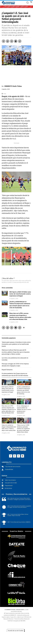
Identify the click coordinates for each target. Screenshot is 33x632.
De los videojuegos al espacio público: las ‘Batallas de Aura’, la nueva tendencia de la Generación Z (24, 409)
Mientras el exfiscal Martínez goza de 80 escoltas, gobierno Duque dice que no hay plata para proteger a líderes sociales (15, 352)
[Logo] (8, 3)
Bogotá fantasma (7, 369)
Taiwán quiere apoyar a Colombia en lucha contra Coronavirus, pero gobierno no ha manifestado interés (16, 344)
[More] (24, 327)
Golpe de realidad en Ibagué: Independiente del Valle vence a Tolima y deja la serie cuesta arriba (9, 427)
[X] (11, 41)
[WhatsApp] (7, 41)
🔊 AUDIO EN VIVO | (24, 6)
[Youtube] (22, 456)
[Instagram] (14, 456)
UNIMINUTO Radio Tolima (13, 86)
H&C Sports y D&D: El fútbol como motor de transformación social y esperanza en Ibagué (20, 294)
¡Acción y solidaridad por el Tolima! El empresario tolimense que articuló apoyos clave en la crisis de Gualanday (23, 390)
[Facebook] (3, 41)
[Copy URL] (19, 41)
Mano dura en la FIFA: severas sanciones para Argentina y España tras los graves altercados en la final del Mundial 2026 (9, 409)
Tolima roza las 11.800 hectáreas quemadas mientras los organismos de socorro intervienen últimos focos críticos (23, 428)
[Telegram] (15, 41)
